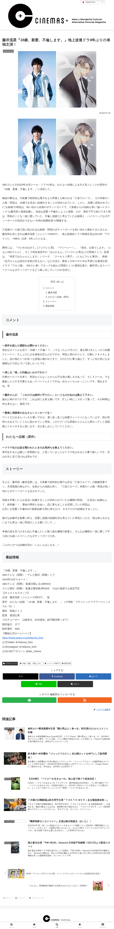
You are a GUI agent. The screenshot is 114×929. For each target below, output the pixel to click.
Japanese (90, 2)
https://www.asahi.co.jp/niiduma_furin (22, 637)
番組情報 (49, 306)
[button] (75, 684)
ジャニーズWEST (53, 663)
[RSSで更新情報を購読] (85, 700)
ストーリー (51, 301)
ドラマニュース (11, 663)
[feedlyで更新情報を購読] (29, 700)
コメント (49, 288)
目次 (52, 281)
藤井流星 (52, 292)
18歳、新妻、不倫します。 (32, 663)
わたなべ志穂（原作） (59, 297)
